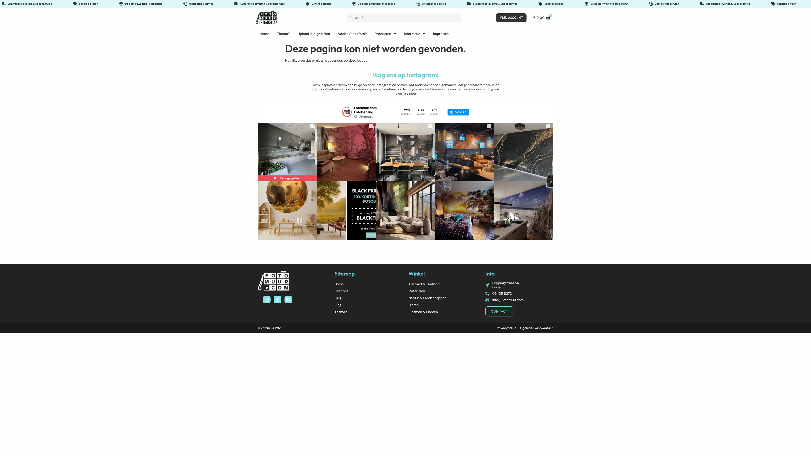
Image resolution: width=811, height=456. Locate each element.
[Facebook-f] (277, 299)
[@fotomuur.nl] (347, 112)
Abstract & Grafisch (424, 284)
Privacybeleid (506, 328)
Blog (338, 305)
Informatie (412, 34)
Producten (383, 34)
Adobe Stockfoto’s (352, 34)
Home (264, 34)
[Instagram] (267, 299)
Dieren (413, 305)
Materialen (416, 291)
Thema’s (283, 34)
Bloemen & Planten (423, 312)
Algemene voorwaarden (536, 328)
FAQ (338, 298)
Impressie (441, 34)
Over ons (341, 291)
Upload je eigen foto (314, 34)
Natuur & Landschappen (427, 298)
